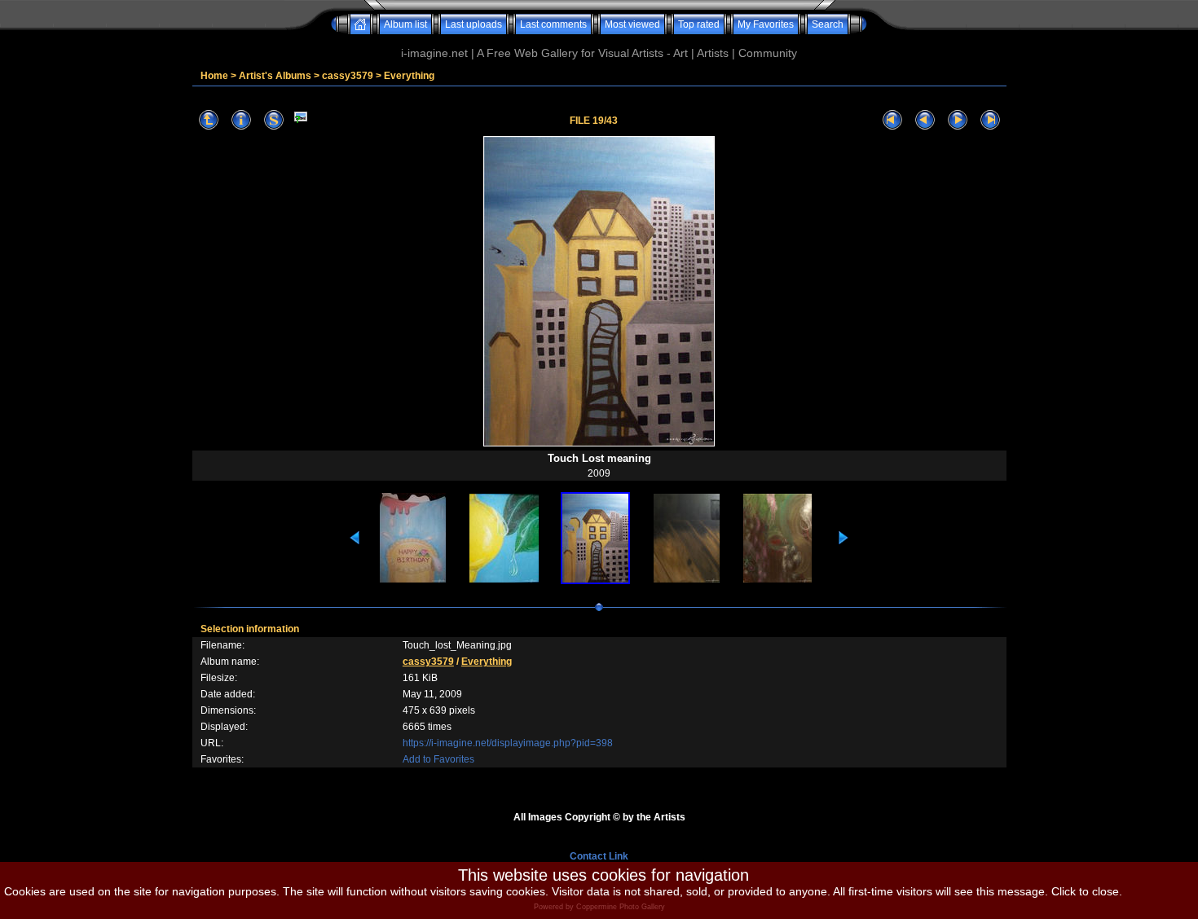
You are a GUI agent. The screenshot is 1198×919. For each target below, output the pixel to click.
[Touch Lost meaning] (300, 120)
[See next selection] (957, 120)
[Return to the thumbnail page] (208, 120)
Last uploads (473, 24)
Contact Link (599, 856)
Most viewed (632, 24)
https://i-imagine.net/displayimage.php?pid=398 (508, 743)
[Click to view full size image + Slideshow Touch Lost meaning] (599, 445)
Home (214, 75)
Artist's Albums (275, 75)
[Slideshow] (274, 120)
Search (827, 24)
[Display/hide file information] (241, 120)
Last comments (553, 24)
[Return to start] (892, 120)
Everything (409, 75)
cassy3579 (347, 75)
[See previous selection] (925, 120)
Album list (405, 24)
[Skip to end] (990, 120)
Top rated (699, 24)
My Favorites (766, 24)
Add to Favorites (438, 759)
